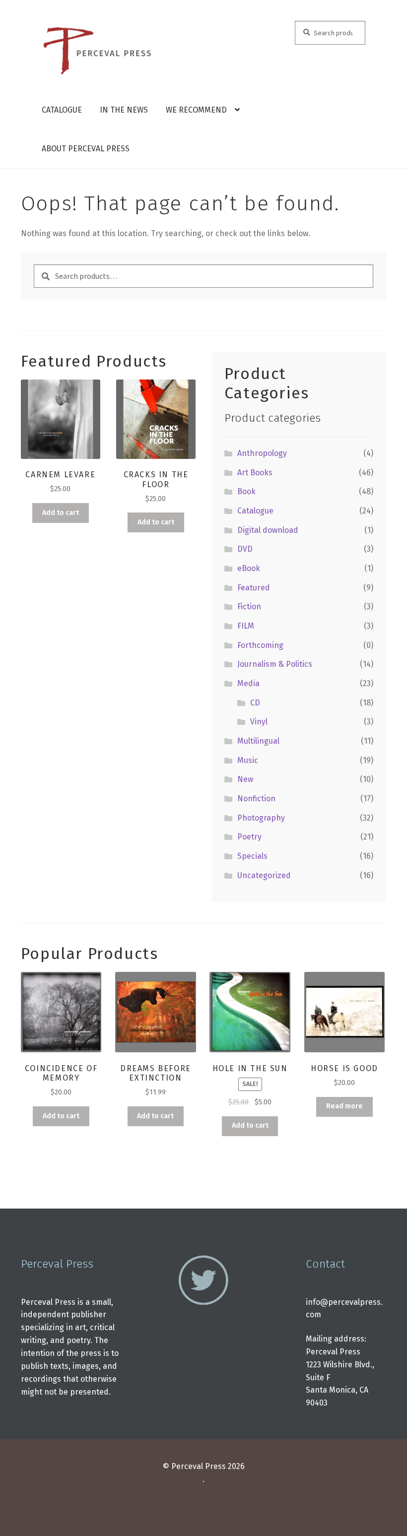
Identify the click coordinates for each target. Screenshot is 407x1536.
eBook (248, 568)
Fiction (249, 606)
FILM (245, 626)
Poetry (249, 836)
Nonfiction (256, 798)
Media (248, 683)
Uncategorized (264, 875)
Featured (253, 587)
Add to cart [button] (60, 513)
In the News (124, 110)
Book (246, 491)
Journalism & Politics (274, 664)
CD (255, 702)
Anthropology (262, 453)
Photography (261, 818)
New (245, 779)
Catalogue (62, 110)
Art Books (254, 472)
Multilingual (258, 741)
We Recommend (196, 110)
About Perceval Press (86, 148)
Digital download (267, 530)
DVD (245, 549)
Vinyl (259, 721)
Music (247, 760)
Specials (252, 856)
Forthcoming (260, 645)
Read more (344, 1106)
